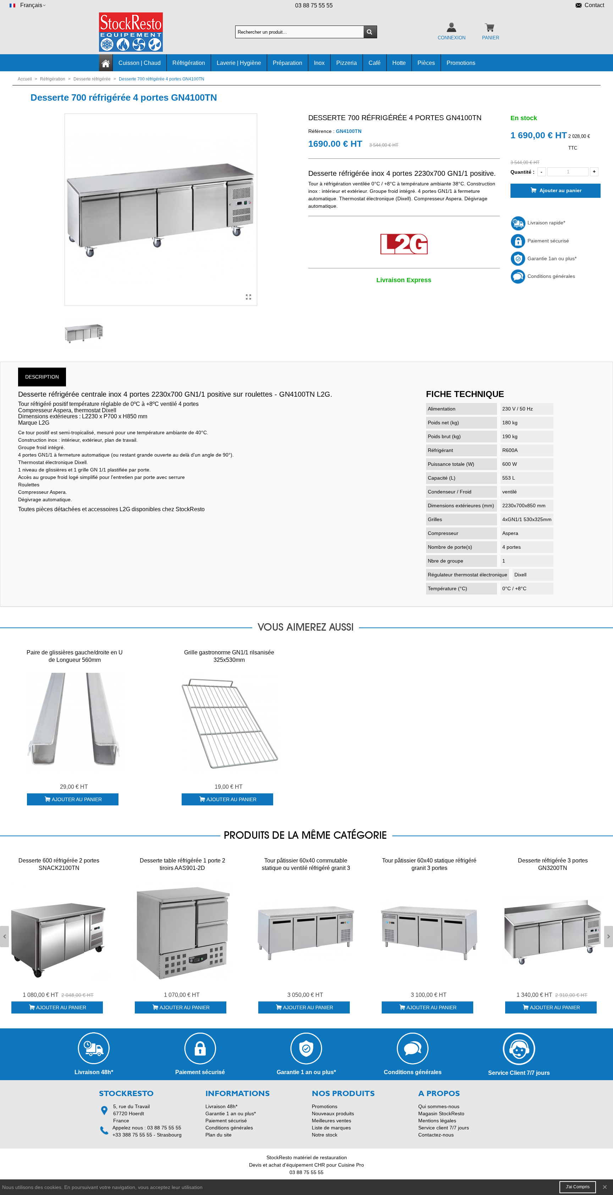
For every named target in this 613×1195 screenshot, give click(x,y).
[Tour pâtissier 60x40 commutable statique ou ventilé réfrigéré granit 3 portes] (305, 930)
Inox (319, 63)
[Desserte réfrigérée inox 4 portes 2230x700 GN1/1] (248, 297)
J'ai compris (578, 1186)
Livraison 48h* (221, 1106)
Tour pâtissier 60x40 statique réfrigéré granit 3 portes (429, 864)
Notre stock (324, 1135)
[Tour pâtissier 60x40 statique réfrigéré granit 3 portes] (429, 930)
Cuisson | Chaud (139, 63)
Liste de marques (331, 1127)
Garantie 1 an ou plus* (230, 1113)
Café (375, 63)
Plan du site (218, 1135)
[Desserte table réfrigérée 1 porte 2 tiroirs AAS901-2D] (182, 930)
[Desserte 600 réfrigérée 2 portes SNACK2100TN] (59, 930)
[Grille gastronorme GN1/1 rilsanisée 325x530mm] (229, 722)
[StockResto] (138, 32)
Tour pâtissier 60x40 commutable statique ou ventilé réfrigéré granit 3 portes (306, 868)
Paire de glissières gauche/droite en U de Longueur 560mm (75, 656)
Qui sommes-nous (438, 1106)
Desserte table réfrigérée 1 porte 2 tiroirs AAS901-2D (182, 864)
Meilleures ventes (331, 1120)
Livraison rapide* (545, 222)
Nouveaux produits (333, 1113)
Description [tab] (42, 377)
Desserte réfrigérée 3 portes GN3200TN (553, 864)
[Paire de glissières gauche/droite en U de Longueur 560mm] (74, 722)
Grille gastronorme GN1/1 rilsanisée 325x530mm (229, 656)
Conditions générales (550, 276)
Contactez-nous (436, 1135)
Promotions (461, 63)
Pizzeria (346, 63)
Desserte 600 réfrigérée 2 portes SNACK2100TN (58, 864)
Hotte (399, 63)
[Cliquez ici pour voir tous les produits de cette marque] (403, 244)
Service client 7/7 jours (443, 1127)
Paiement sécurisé (547, 241)
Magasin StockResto (441, 1113)
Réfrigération (188, 63)
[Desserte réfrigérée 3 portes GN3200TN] (552, 930)
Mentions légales (437, 1120)
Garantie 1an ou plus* (551, 258)
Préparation (287, 63)
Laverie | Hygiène (239, 63)
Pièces (426, 63)
